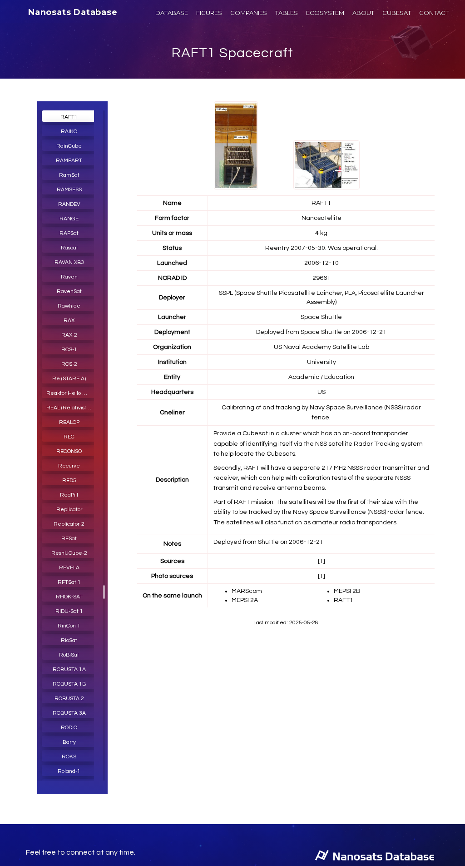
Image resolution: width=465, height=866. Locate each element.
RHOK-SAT (69, 597)
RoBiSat (69, 655)
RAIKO (69, 131)
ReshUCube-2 (69, 553)
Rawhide (69, 306)
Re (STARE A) (69, 379)
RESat (69, 539)
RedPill (69, 495)
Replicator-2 (69, 524)
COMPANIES (248, 12)
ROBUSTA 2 (69, 699)
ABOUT (363, 12)
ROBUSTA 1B (69, 684)
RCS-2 (69, 364)
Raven (69, 277)
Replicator (69, 510)
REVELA (69, 568)
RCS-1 (69, 350)
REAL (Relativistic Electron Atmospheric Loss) (71, 408)
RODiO (69, 728)
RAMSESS (69, 190)
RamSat (69, 175)
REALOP (69, 422)
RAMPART (69, 161)
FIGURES (209, 12)
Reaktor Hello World (71, 393)
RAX (69, 321)
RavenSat (69, 291)
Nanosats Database (73, 12)
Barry (69, 742)
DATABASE (171, 12)
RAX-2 (69, 335)
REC (69, 437)
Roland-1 (69, 771)
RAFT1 (69, 117)
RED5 (69, 480)
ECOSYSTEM (325, 12)
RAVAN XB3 (69, 262)
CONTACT (434, 12)
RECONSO (69, 451)
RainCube (69, 146)
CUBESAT (396, 12)
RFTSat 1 (69, 582)
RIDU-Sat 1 (69, 611)
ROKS (69, 757)
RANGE (69, 219)
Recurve (69, 466)
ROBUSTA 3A (69, 713)
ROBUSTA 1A (69, 669)
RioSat (69, 640)
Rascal (69, 248)
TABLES (286, 12)
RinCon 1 (69, 626)
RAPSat (69, 233)
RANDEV (69, 204)
